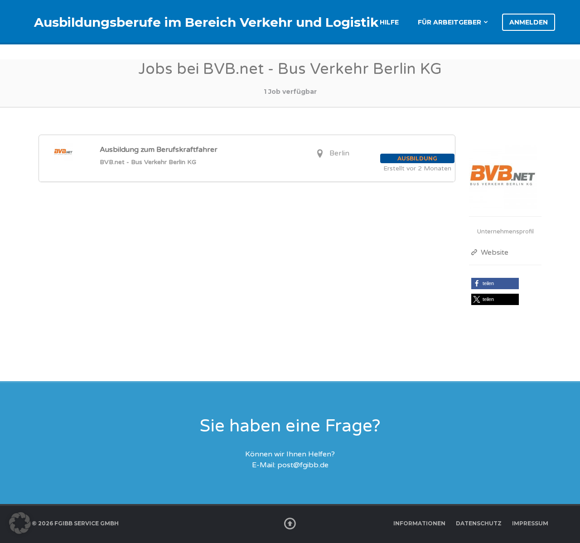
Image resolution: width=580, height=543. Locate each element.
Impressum (530, 523)
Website (493, 252)
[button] (495, 283)
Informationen (419, 523)
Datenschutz (479, 523)
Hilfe (389, 22)
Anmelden (528, 22)
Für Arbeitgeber (449, 22)
